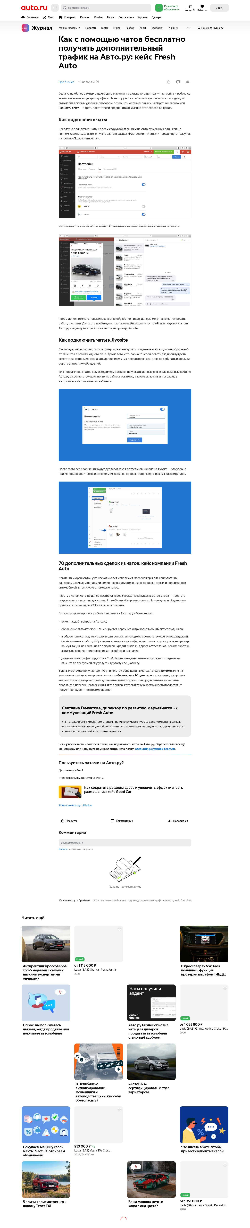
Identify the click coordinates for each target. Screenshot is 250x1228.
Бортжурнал (126, 17)
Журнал (143, 17)
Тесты (104, 27)
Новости (90, 27)
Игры (142, 27)
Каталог (85, 17)
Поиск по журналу (212, 27)
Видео (117, 27)
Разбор (130, 27)
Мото (51, 17)
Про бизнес (66, 82)
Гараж (111, 17)
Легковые (32, 17)
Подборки (157, 27)
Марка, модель (68, 27)
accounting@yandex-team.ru (155, 749)
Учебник (173, 27)
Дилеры (157, 17)
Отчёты (98, 17)
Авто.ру (34, 8)
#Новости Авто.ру (70, 805)
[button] (98, 944)
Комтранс (70, 17)
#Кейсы (87, 805)
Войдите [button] (63, 849)
